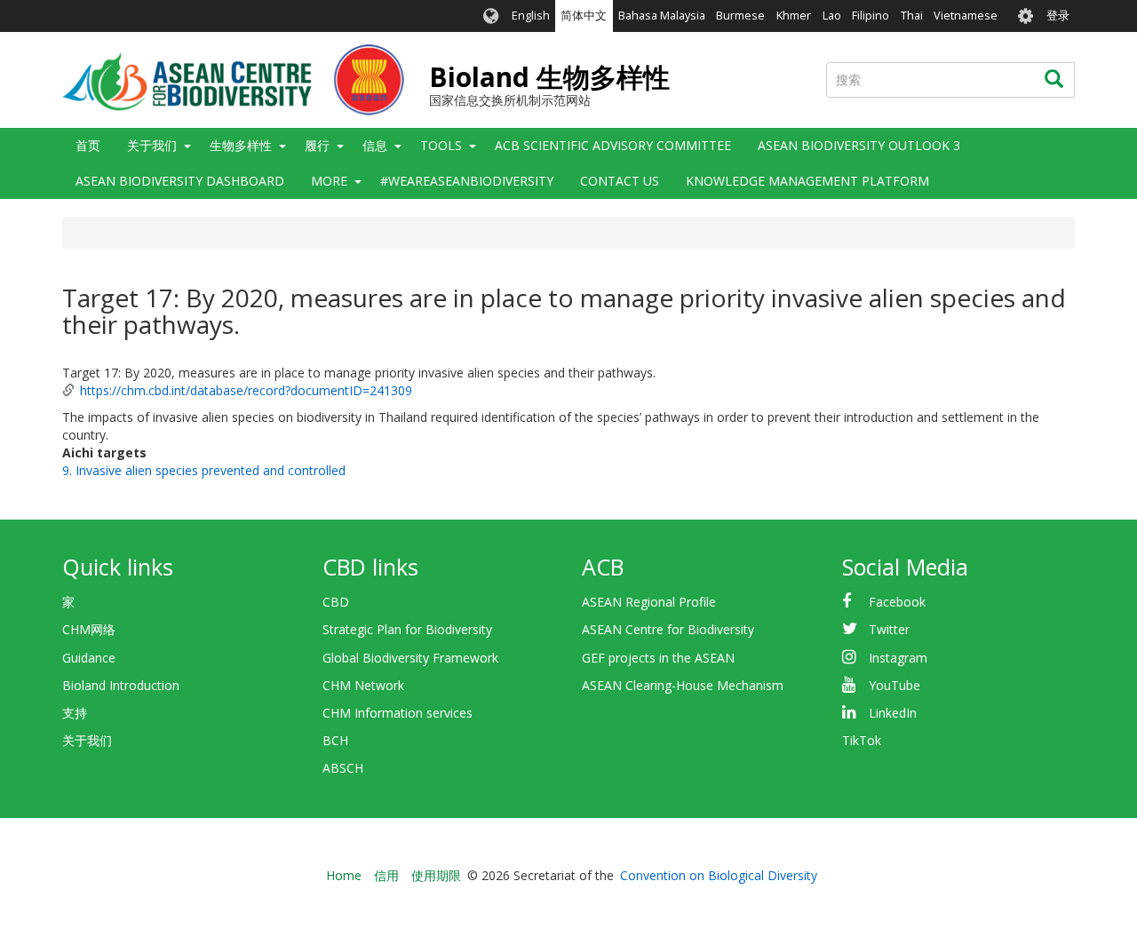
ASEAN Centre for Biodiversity (668, 629)
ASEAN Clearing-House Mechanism (682, 685)
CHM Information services (397, 712)
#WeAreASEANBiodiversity (466, 180)
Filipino (870, 15)
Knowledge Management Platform (807, 180)
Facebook (897, 601)
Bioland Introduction (120, 685)
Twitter (889, 629)
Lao (832, 15)
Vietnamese (966, 15)
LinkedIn (893, 712)
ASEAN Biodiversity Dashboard (180, 180)
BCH (335, 740)
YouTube (894, 685)
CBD (335, 601)
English (531, 15)
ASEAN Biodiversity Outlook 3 (859, 145)
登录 (1057, 15)
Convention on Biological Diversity (718, 875)
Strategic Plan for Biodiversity (407, 629)
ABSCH (342, 767)
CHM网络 (88, 629)
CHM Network (363, 685)
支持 (74, 712)
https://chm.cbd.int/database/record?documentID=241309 (246, 390)
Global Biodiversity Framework (410, 657)
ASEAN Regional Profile (649, 601)
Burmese (740, 15)
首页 (88, 145)
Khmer (793, 15)
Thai (912, 15)
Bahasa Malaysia (661, 15)
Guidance (88, 657)
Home (344, 875)
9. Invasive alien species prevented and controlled (204, 470)
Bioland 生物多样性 (549, 77)
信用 (386, 875)
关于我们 (87, 740)
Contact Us (619, 180)
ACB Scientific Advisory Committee (613, 145)
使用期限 (436, 875)
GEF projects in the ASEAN (658, 657)
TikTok (861, 740)
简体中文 (584, 15)
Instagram (898, 657)
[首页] (233, 79)
